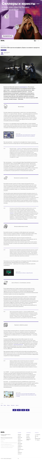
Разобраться (20, 446)
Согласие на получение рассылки (6, 447)
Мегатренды (20, 443)
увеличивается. (24, 87)
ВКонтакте (38, 434)
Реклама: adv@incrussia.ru (5, 434)
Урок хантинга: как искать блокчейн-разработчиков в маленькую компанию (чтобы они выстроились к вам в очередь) (26, 395)
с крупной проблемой (18, 344)
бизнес (8, 405)
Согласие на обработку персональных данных (9, 442)
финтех (17, 405)
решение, (19, 148)
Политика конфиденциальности (6, 444)
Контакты (28, 434)
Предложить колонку (28, 439)
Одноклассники (37, 438)
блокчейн (13, 405)
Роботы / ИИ (20, 437)
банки (5, 405)
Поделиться (20, 452)
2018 (1, 405)
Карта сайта (3, 439)
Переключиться (20, 449)
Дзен (37, 436)
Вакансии (28, 437)
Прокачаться (20, 440)
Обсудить (19, 434)
